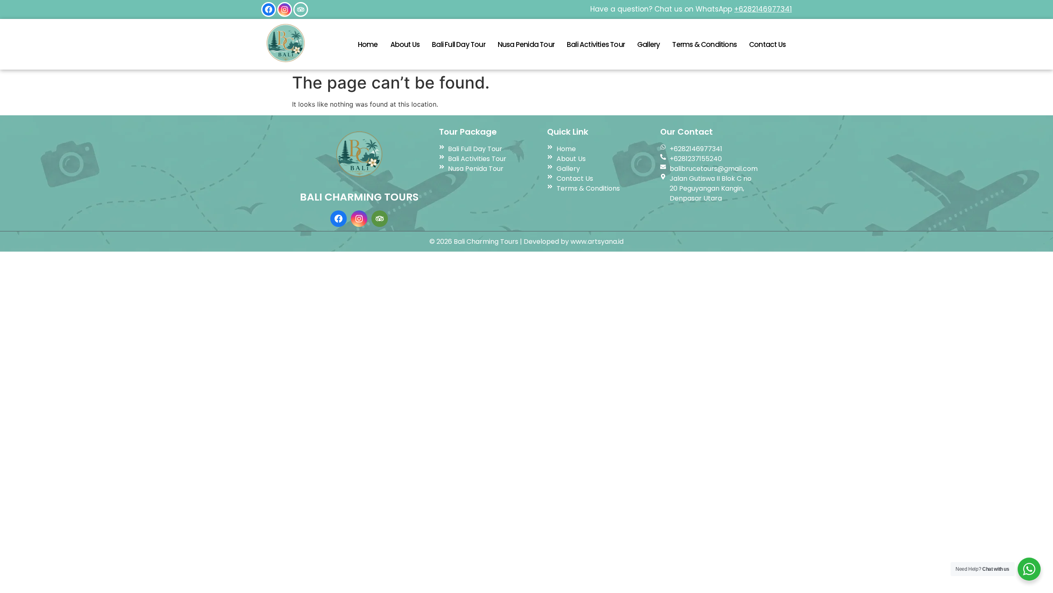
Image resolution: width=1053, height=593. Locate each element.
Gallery (648, 44)
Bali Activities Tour (596, 44)
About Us (405, 44)
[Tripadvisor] (300, 9)
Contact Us (767, 44)
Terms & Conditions (704, 44)
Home (368, 44)
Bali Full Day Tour (458, 44)
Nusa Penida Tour (526, 44)
